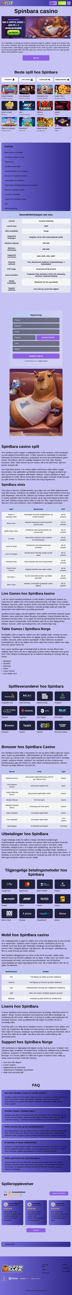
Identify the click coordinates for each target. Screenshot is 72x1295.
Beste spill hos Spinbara (14, 152)
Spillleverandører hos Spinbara (16, 171)
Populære (8, 79)
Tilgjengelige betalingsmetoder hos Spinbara (21, 185)
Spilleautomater (60, 79)
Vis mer (36, 1230)
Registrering (9, 162)
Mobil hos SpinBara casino (15, 190)
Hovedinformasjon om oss (14, 157)
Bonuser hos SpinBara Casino (16, 176)
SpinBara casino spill (12, 166)
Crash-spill (43, 79)
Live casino (26, 79)
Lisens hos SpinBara (12, 194)
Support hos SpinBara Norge (15, 199)
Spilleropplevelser (11, 208)
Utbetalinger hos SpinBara (14, 180)
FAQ (6, 204)
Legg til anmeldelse (58, 1193)
